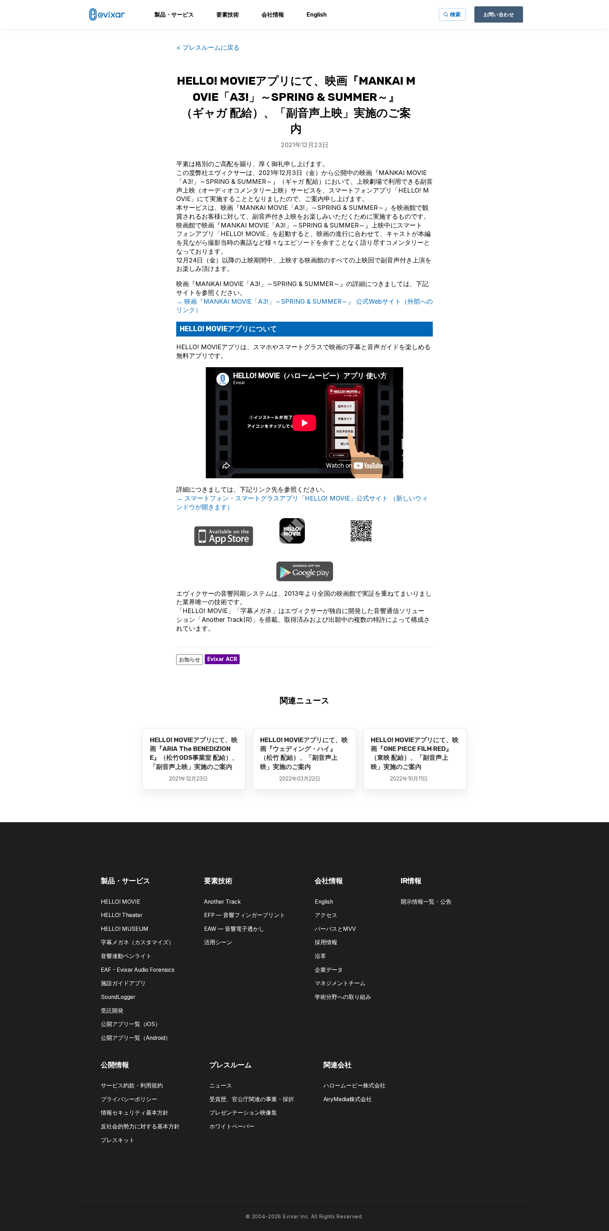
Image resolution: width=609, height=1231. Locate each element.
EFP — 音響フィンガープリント (244, 915)
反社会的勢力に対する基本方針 (140, 1126)
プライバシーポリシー (129, 1099)
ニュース (220, 1086)
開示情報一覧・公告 (426, 902)
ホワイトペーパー (231, 1126)
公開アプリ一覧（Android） (136, 1038)
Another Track (222, 902)
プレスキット (118, 1140)
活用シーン (218, 942)
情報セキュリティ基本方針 (134, 1113)
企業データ (329, 970)
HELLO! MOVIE (120, 902)
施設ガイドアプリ (123, 983)
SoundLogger (118, 997)
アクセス (326, 915)
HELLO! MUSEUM (124, 929)
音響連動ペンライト (126, 956)
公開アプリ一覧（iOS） (131, 1024)
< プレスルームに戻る (208, 47)
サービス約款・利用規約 (132, 1086)
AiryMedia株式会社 (348, 1099)
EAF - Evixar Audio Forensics (137, 970)
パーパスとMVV (335, 929)
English (324, 902)
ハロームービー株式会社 (355, 1086)
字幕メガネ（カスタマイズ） (137, 942)
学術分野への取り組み (343, 997)
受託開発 (112, 1011)
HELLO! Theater (121, 915)
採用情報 (326, 942)
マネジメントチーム (340, 983)
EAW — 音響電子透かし (234, 929)
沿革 (320, 956)
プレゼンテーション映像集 (243, 1113)
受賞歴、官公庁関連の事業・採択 (251, 1099)
